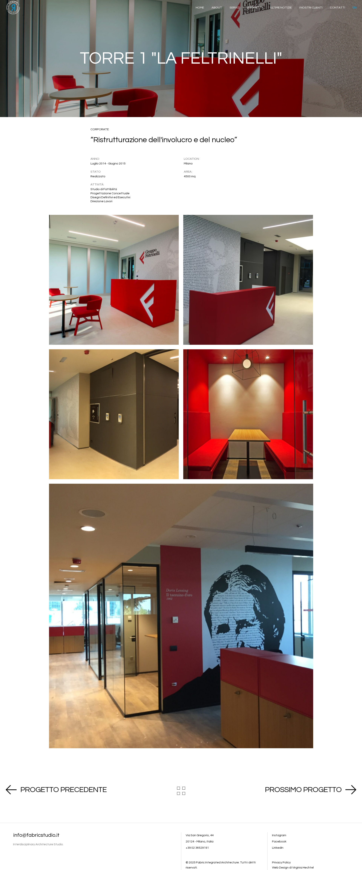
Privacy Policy (281, 862)
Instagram (279, 835)
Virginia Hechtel (303, 867)
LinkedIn (277, 847)
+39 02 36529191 (197, 847)
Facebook (279, 841)
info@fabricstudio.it (36, 835)
